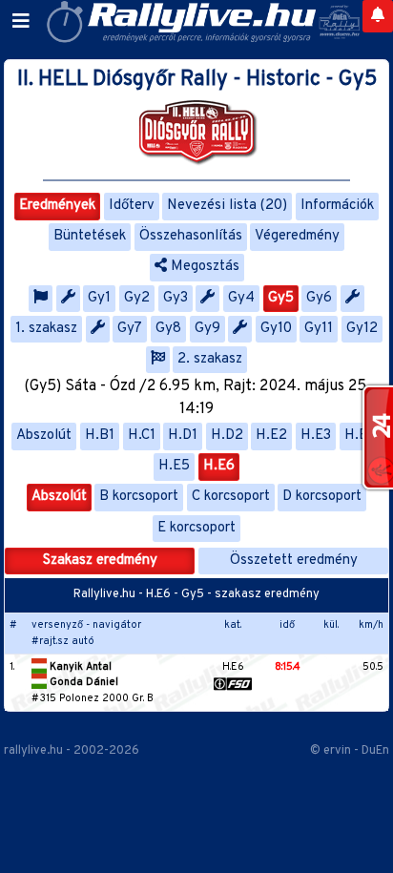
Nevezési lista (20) (227, 206)
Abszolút (44, 435)
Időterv (132, 206)
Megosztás (203, 267)
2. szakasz (209, 359)
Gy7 (129, 329)
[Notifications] (377, 16)
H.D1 (182, 435)
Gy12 (362, 329)
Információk (337, 206)
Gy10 (276, 329)
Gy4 (241, 298)
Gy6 (319, 298)
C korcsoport (231, 497)
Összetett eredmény (294, 560)
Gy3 (175, 298)
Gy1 (99, 298)
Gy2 (137, 298)
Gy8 (168, 329)
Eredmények (57, 206)
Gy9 (207, 329)
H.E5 (174, 466)
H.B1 (99, 435)
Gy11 (318, 329)
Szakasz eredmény (100, 560)
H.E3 (315, 435)
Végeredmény (297, 236)
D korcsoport (322, 497)
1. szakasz (46, 329)
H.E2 (271, 435)
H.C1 (141, 435)
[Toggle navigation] (21, 22)
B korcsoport (138, 497)
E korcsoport (196, 528)
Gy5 (281, 298)
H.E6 (219, 466)
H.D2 (227, 435)
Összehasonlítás (190, 236)
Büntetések (89, 236)
